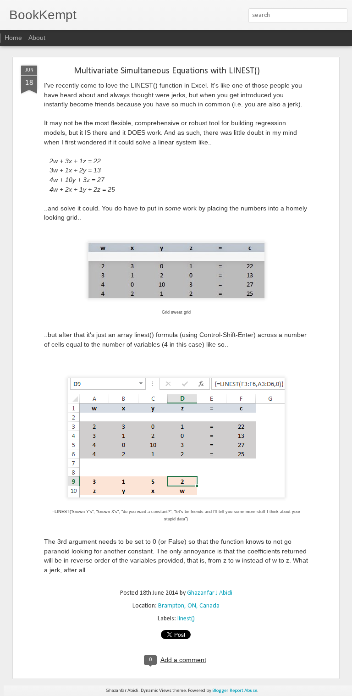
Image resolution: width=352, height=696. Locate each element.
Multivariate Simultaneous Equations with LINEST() (167, 71)
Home (13, 37)
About (36, 37)
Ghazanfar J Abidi (209, 593)
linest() (186, 618)
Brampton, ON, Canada (189, 605)
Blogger (220, 690)
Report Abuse (243, 690)
